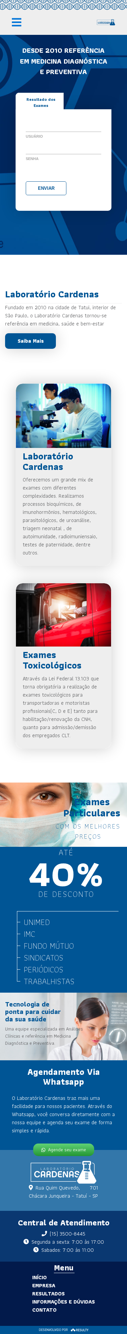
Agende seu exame (67, 1149)
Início (39, 1277)
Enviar (46, 188)
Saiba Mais (31, 341)
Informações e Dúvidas (63, 1301)
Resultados (48, 1293)
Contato (44, 1310)
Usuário (34, 136)
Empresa (43, 1285)
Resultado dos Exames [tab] (41, 102)
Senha (32, 159)
